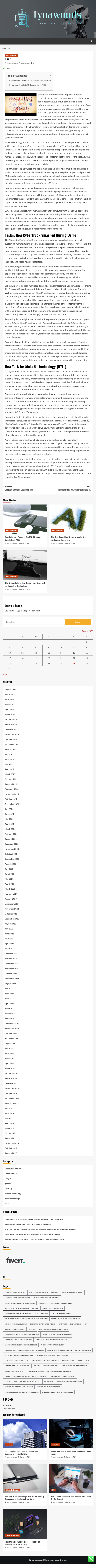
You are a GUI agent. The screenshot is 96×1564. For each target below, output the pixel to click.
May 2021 (9, 998)
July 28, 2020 (25, 63)
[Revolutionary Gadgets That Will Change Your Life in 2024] (25, 519)
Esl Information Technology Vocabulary (53, 1340)
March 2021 (10, 1008)
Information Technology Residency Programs (24, 1350)
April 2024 (9, 824)
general (8, 1184)
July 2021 (9, 988)
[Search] (91, 41)
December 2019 (11, 1083)
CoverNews (49, 1560)
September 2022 (12, 919)
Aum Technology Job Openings (46, 1298)
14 (61, 653)
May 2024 (9, 819)
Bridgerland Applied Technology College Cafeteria (26, 1313)
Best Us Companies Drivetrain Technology (55, 1303)
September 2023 (12, 859)
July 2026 (9, 694)
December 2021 (11, 964)
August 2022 (10, 924)
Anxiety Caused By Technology (17, 1298)
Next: (74, 488)
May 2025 (9, 764)
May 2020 (9, 1058)
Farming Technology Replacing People (21, 1345)
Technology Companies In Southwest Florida (63, 1381)
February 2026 (11, 719)
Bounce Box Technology (52, 1308)
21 (61, 658)
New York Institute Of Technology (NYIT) (28, 85)
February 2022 (11, 954)
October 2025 (11, 739)
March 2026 (10, 714)
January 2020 (11, 1078)
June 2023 (9, 874)
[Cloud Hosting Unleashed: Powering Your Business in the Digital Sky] (25, 1433)
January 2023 (11, 899)
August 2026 (10, 689)
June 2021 (9, 993)
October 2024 (11, 799)
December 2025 (11, 729)
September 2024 (12, 804)
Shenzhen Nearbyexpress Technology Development (50, 1371)
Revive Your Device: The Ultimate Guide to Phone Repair (29, 1224)
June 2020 (9, 1053)
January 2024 (11, 839)
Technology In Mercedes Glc (48, 1387)
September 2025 (12, 744)
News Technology (11, 55)
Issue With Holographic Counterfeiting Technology (69, 1350)
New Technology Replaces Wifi (74, 1366)
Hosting (8, 1189)
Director (32, 1329)
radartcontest (9, 1408)
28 (61, 663)
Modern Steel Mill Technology (17, 1366)
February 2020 (11, 1073)
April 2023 (9, 884)
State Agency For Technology (63, 1376)
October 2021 (11, 973)
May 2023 (9, 879)
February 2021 (11, 1013)
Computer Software (13, 1169)
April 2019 (9, 1123)
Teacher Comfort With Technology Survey (22, 1381)
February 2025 (11, 779)
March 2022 (10, 949)
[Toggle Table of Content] (48, 76)
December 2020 (11, 1023)
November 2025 (12, 734)
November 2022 (12, 909)
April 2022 (9, 944)
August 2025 (10, 749)
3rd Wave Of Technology (15, 1292)
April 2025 (9, 769)
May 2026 (9, 704)
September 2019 (12, 1098)
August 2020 (10, 1043)
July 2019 (9, 1108)
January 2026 (11, 724)
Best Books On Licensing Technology (20, 1303)
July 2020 (9, 1048)
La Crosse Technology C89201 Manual (52, 1355)
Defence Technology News (16, 1324)
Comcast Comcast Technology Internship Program (26, 1319)
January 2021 (11, 1018)
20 (49, 658)
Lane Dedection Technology (16, 1361)
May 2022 (9, 939)
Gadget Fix (9, 1179)
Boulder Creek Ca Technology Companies (22, 1308)
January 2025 (11, 784)
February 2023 (11, 894)
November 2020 (12, 1028)
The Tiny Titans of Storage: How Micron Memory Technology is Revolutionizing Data (40, 1229)
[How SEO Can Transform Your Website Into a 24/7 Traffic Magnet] (71, 1478)
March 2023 (10, 889)
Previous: (19, 488)
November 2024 (12, 794)
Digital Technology (78, 1324)
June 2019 (9, 1113)
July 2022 (9, 929)
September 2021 (12, 978)
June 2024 (9, 814)
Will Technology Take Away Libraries (57, 1392)
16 (87, 653)
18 (22, 658)
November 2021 (12, 968)
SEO (6, 1203)
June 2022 (9, 934)
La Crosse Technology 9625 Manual (19, 1355)
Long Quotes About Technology (45, 1361)
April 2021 (9, 1003)
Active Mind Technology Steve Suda (44, 1292)
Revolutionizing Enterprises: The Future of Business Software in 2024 (34, 1239)
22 (74, 658)
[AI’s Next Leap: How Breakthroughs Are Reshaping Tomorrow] (71, 519)
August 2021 (10, 983)
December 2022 (11, 904)
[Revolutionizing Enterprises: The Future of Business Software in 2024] (25, 1524)
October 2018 (11, 1148)
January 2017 (11, 1153)
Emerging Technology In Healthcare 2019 (22, 1334)
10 (9, 653)
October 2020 (11, 1033)
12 (35, 653)
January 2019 (11, 1138)
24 (9, 663)
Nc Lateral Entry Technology (46, 1366)
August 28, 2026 (25, 543)
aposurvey (7, 1405)
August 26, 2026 (71, 543)
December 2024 (11, 789)
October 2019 (11, 1093)
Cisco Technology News (61, 1313)
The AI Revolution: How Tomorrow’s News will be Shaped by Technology (25, 584)
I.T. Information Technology (52, 1345)
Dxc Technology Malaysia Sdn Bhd (53, 1329)
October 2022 (11, 914)
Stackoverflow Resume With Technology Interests (26, 1376)
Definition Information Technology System (48, 1324)
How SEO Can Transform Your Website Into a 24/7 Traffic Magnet (33, 1234)
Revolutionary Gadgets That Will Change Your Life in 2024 (23, 539)
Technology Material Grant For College (21, 1392)
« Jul (5, 674)
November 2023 (12, 849)
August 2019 (10, 1103)
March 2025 (10, 774)
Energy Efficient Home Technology (57, 1334)
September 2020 (12, 1038)
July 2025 (9, 754)
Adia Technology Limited (72, 1292)
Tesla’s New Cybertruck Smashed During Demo (31, 80)
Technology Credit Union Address (19, 1387)
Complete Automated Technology (65, 1319)
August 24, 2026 (25, 589)
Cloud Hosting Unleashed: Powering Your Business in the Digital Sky (34, 1219)
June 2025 (9, 759)
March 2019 (10, 1128)
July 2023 (9, 869)
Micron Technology (13, 1194)
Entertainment (11, 1174)
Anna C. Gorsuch (12, 63)
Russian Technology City (15, 1371)
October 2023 (11, 854)
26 (35, 663)
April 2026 (9, 709)
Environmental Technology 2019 (18, 1340)
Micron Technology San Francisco (76, 1361)
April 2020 (9, 1063)
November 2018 (12, 1143)
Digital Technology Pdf (14, 1329)
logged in (20, 610)
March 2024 (10, 829)
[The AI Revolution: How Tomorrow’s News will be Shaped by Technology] (25, 565)
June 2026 (9, 699)
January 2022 (11, 959)
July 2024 (9, 809)
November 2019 (12, 1088)
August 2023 (10, 864)
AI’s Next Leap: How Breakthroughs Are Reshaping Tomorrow (68, 539)
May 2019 (9, 1118)
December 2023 (11, 844)
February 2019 (11, 1133)
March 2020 (10, 1068)
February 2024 (11, 834)
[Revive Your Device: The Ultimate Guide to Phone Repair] (71, 1433)
